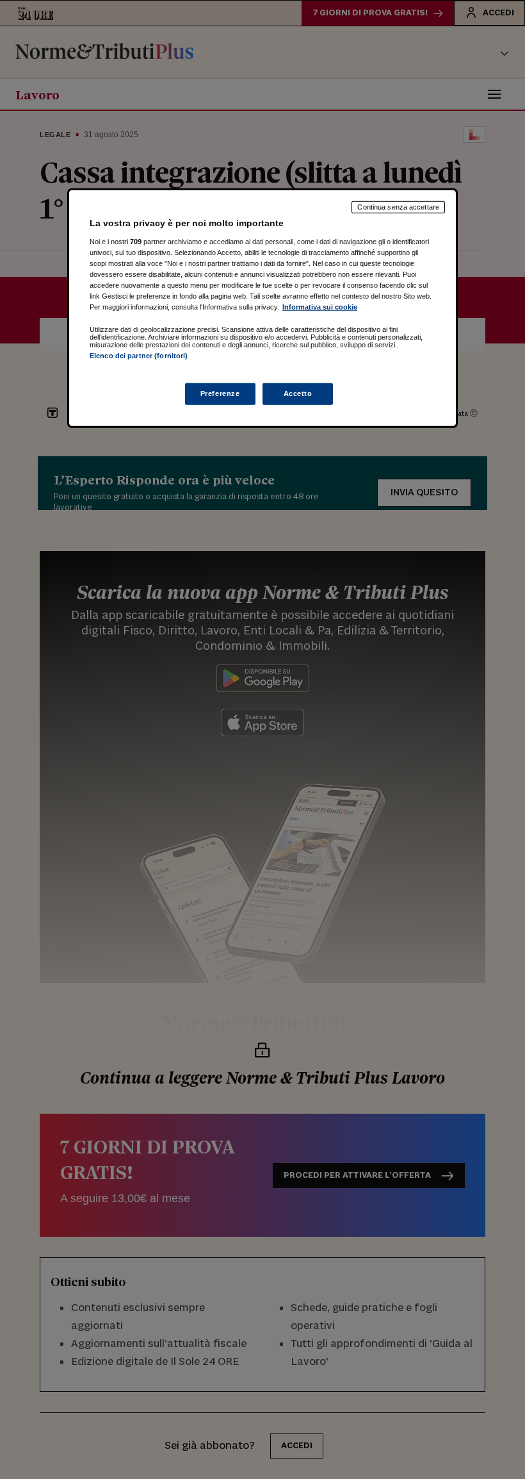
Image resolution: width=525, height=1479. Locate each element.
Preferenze (220, 393)
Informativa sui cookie (319, 307)
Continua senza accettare (398, 207)
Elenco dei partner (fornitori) (139, 355)
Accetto (298, 393)
